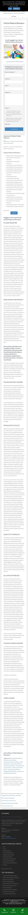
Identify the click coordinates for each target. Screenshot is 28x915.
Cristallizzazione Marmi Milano (11, 762)
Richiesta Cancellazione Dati (17, 900)
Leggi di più (16, 8)
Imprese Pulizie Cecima (7, 806)
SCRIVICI (14, 213)
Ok (10, 8)
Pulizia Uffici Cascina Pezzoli (9, 891)
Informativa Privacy (6, 900)
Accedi (16, 901)
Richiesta (8, 92)
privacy (10, 115)
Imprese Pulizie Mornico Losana (9, 885)
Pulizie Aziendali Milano (16, 758)
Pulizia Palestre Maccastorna (8, 800)
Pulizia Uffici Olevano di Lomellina (10, 889)
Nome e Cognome (10, 72)
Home (4, 846)
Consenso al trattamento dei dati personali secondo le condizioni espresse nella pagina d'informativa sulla (14, 113)
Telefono (8, 79)
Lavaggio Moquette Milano (10, 771)
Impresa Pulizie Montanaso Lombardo (11, 877)
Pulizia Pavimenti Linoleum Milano (10, 862)
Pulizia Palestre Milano (9, 765)
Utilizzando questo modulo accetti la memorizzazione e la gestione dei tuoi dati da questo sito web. (14, 120)
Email (7, 85)
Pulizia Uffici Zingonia (7, 887)
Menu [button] (14, 16)
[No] (26, 5)
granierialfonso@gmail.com (10, 838)
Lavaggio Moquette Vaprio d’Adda (9, 803)
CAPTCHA (7, 124)
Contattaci (5, 865)
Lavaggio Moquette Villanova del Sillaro (11, 795)
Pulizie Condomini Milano (10, 760)
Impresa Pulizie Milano (16, 764)
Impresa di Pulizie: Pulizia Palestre (14, 61)
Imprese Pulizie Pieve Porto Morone (10, 883)
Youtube (10, 868)
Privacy (7, 108)
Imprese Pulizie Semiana (8, 879)
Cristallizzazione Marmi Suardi (9, 893)
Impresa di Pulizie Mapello (8, 881)
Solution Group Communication (15, 903)
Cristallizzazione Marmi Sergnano (10, 875)
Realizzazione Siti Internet (8, 902)
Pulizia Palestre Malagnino (8, 798)
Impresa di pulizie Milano (14, 769)
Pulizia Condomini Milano (8, 852)
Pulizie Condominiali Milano (8, 860)
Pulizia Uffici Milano (7, 851)
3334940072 (8, 836)
